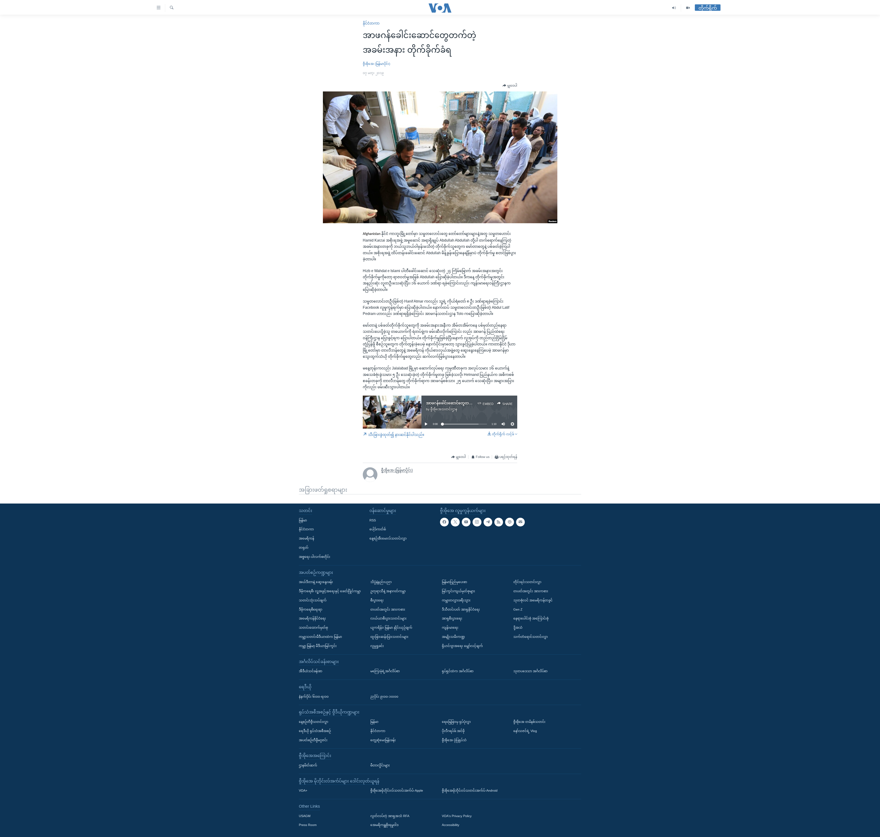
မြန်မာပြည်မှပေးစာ (454, 582)
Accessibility (450, 825)
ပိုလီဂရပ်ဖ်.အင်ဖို (453, 731)
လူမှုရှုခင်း (377, 646)
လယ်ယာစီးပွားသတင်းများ (388, 618)
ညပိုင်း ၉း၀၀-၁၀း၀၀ (384, 696)
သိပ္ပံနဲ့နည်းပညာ (381, 582)
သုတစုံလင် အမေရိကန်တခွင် (533, 600)
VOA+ (303, 790)
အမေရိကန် (306, 538)
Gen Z (517, 609)
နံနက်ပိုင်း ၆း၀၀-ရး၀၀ (314, 696)
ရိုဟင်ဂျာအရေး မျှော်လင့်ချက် (462, 646)
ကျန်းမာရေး (450, 627)
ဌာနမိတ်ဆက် (308, 765)
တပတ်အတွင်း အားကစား (387, 609)
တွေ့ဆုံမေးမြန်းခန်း (383, 740)
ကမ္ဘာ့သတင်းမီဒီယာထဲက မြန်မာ (320, 637)
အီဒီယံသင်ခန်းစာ (310, 671)
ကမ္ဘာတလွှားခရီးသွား (456, 600)
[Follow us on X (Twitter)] (455, 522)
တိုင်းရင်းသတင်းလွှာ (527, 582)
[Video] (688, 8)
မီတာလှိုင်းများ (380, 765)
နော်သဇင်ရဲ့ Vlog (525, 731)
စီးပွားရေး (377, 600)
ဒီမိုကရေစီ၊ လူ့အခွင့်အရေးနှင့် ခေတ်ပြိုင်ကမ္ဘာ (330, 591)
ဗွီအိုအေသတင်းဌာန (443, 409)
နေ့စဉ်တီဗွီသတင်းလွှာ (313, 722)
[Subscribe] (520, 522)
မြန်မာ (303, 520)
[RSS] (498, 522)
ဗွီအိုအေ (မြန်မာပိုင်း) (376, 64)
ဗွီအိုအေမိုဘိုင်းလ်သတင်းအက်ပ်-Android (470, 790)
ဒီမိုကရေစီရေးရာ (310, 609)
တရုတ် (303, 547)
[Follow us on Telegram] (488, 522)
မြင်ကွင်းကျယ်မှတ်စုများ (458, 591)
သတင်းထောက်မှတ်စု (313, 627)
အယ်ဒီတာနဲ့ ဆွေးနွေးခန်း (316, 582)
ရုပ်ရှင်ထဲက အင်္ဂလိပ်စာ (457, 671)
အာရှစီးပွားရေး (452, 618)
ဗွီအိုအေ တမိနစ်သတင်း (529, 722)
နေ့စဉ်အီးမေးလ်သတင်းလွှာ (388, 538)
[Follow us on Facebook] (444, 522)
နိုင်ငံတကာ (371, 23)
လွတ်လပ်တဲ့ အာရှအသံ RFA (389, 816)
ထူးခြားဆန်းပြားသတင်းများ (389, 637)
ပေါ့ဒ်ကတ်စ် (377, 529)
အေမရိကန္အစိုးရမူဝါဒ (384, 825)
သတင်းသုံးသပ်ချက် (313, 600)
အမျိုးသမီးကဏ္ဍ (453, 637)
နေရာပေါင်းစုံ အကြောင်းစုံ (531, 618)
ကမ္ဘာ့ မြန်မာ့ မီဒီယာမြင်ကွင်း (318, 646)
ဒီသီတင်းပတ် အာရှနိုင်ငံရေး (461, 609)
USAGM (305, 816)
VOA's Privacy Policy (457, 816)
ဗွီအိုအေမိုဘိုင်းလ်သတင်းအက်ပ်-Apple (396, 790)
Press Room (308, 825)
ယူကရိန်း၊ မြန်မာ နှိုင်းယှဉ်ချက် (391, 627)
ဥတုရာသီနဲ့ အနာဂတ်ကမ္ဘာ (388, 591)
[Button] (510, 86)
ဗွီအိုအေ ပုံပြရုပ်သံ (454, 740)
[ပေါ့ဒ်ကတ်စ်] (509, 522)
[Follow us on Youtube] (466, 522)
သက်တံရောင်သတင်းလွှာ (530, 637)
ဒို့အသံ (517, 627)
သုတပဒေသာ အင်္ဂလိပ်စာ (530, 671)
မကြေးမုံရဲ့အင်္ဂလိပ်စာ (385, 671)
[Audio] (674, 8)
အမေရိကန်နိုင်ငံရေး (312, 618)
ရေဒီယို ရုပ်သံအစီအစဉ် (315, 731)
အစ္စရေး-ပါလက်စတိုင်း (314, 557)
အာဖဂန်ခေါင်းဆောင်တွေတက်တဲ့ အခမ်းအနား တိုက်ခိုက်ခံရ (472, 403)
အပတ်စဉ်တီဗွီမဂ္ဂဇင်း (313, 740)
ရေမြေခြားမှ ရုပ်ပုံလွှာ (456, 722)
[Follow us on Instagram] (477, 522)
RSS (372, 520)
